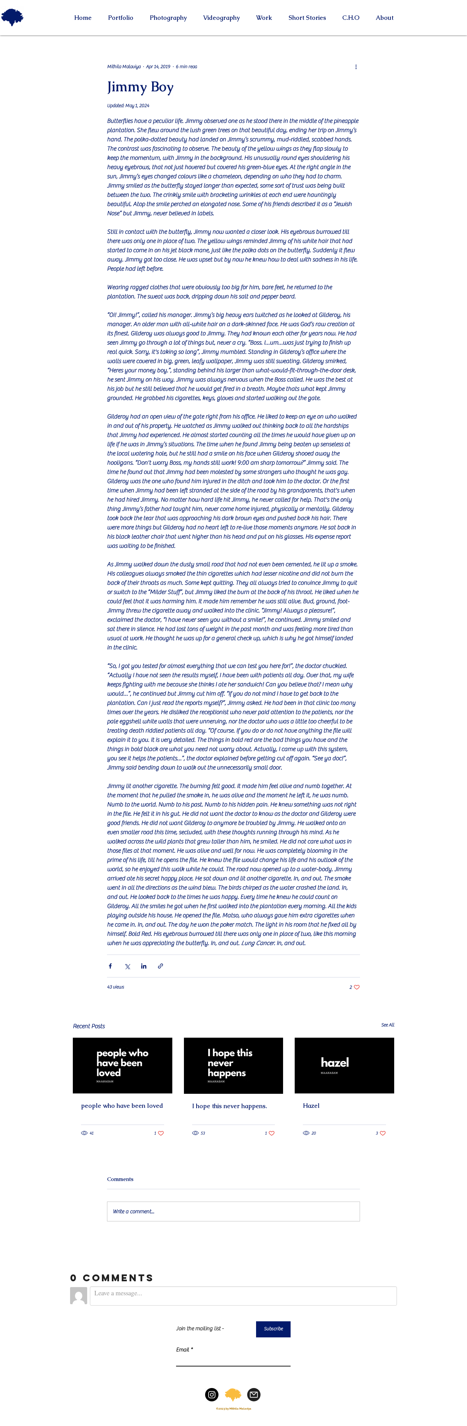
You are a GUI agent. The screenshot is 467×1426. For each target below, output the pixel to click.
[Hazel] (344, 1065)
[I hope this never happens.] (233, 1066)
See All (387, 1025)
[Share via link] (160, 966)
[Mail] (254, 1394)
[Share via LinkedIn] (144, 966)
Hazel (311, 1106)
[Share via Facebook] (110, 966)
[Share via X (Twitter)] (127, 966)
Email (182, 1349)
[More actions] (356, 67)
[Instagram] (211, 1394)
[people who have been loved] (122, 1065)
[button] (168, 17)
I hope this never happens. (229, 1106)
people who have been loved (122, 1106)
